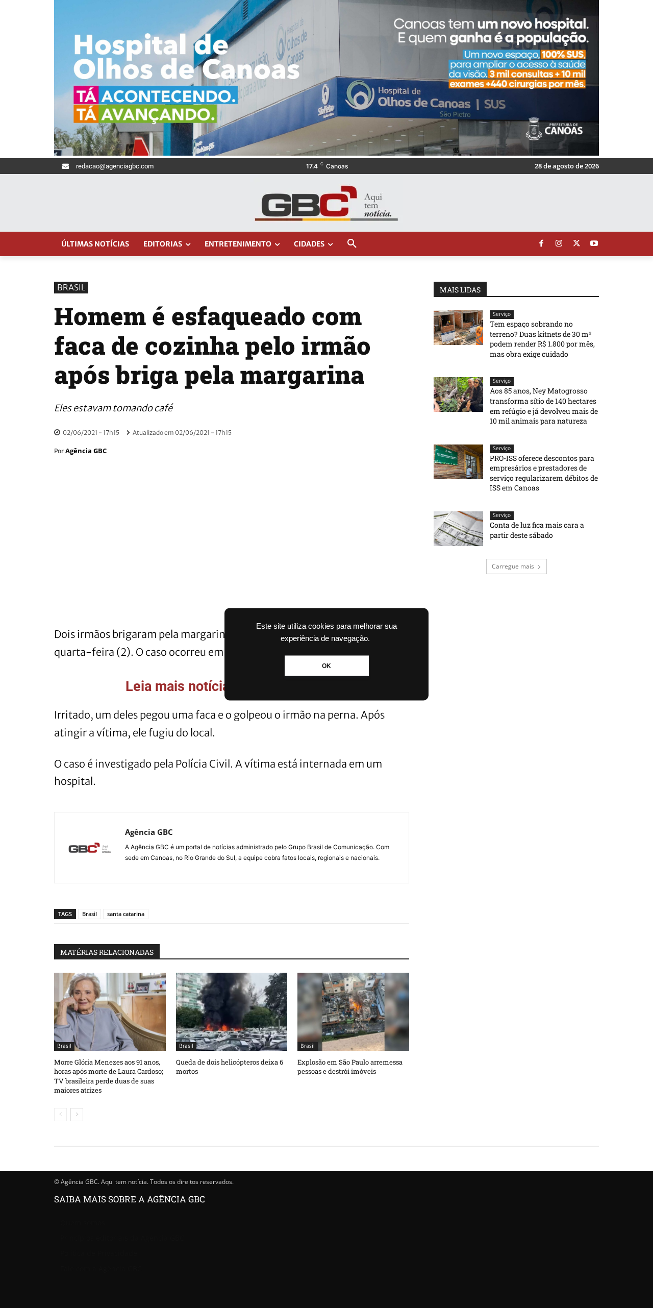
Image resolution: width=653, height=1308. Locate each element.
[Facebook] (541, 244)
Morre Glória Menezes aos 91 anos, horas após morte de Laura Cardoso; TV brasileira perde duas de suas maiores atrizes (108, 1076)
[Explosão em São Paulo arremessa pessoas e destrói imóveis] (353, 1012)
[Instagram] (559, 244)
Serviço (502, 314)
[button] (352, 244)
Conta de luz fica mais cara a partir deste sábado (537, 530)
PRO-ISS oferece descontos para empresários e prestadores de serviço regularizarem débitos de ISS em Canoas (544, 473)
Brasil (71, 287)
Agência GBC (86, 450)
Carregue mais (513, 566)
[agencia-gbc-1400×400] (326, 153)
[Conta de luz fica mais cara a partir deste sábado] (458, 528)
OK (326, 665)
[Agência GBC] (89, 847)
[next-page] (76, 1114)
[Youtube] (594, 244)
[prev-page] (60, 1114)
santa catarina (125, 914)
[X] (576, 244)
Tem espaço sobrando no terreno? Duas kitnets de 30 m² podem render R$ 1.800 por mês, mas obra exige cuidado (542, 339)
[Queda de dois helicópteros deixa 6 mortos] (232, 1012)
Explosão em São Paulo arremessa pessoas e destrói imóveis (350, 1066)
